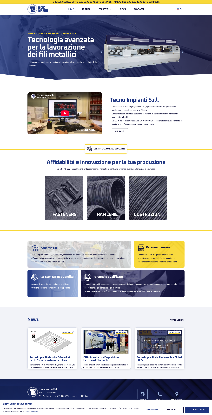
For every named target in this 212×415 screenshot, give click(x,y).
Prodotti (104, 9)
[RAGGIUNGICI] (177, 394)
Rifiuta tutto (173, 410)
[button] (101, 52)
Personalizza (151, 410)
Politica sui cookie (31, 411)
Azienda (86, 9)
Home (71, 9)
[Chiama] (160, 394)
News (123, 9)
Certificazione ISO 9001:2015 (109, 149)
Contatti (139, 9)
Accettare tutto (196, 410)
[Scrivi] (143, 394)
